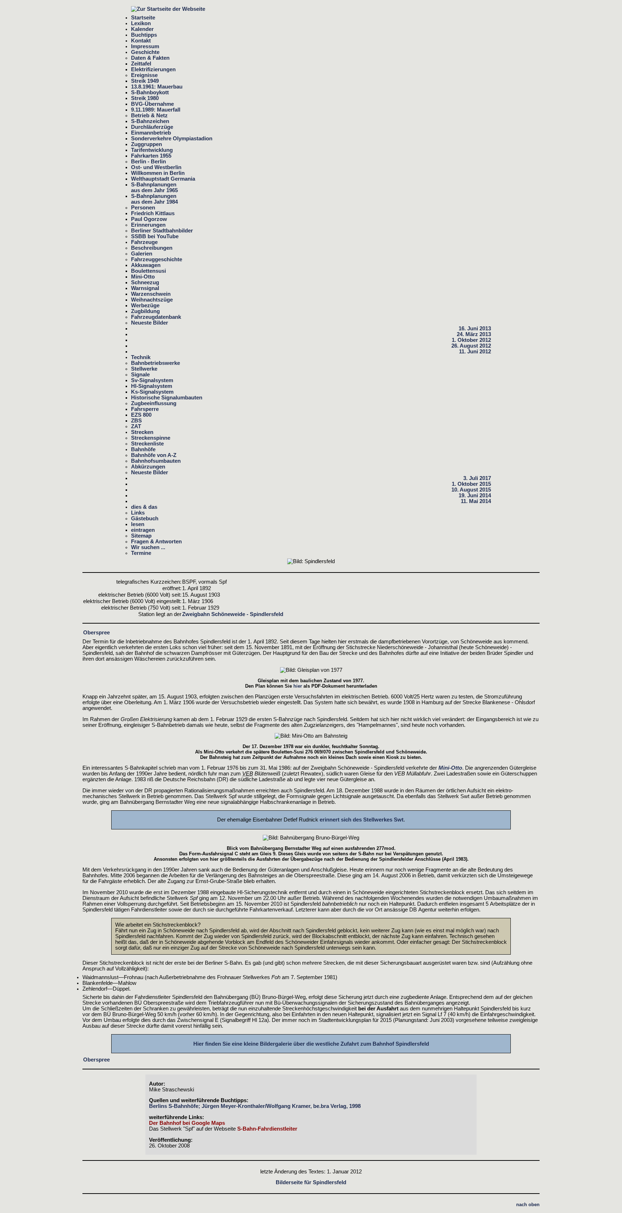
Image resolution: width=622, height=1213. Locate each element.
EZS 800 (141, 415)
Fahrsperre (145, 409)
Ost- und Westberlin (156, 167)
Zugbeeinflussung (153, 403)
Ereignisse (144, 75)
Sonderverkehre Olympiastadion (171, 138)
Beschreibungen (151, 248)
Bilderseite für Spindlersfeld (311, 1182)
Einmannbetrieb (151, 133)
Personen (143, 208)
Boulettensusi (148, 271)
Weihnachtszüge (152, 300)
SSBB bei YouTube (155, 236)
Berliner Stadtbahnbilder (162, 231)
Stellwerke (144, 369)
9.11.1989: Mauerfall (155, 110)
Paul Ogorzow (149, 219)
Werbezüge (145, 305)
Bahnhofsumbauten (156, 461)
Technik (140, 357)
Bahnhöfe (143, 449)
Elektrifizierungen (153, 69)
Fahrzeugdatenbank (156, 317)
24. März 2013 (474, 334)
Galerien (141, 254)
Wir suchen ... (148, 547)
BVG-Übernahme (152, 104)
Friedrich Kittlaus (153, 213)
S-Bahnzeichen (150, 121)
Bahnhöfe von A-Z (153, 455)
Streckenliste (147, 444)
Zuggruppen (146, 144)
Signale (140, 374)
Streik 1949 (145, 81)
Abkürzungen (148, 467)
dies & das (144, 507)
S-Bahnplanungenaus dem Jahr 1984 (154, 199)
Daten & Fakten (150, 58)
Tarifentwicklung (152, 150)
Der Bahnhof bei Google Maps (187, 1123)
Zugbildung (145, 311)
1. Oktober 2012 (471, 340)
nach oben (528, 1204)
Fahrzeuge (144, 242)
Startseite (143, 18)
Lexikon (141, 23)
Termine (141, 553)
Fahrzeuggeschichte (156, 259)
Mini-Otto (143, 277)
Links (138, 513)
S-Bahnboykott (150, 92)
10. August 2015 (471, 490)
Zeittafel (141, 64)
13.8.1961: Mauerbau (156, 87)
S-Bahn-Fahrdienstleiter (267, 1129)
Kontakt (141, 41)
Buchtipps (144, 35)
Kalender (142, 29)
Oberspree (96, 632)
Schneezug (145, 282)
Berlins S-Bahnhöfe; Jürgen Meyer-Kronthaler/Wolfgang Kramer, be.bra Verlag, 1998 (255, 1106)
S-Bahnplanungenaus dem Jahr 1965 (154, 187)
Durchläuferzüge (152, 127)
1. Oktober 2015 (471, 484)
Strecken (142, 432)
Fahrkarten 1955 (151, 156)
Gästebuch (144, 518)
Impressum (145, 46)
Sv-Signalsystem (152, 380)
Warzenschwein (151, 294)
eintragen (143, 530)
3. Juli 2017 (477, 478)
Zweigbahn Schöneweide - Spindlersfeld (232, 614)
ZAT (136, 426)
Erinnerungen (148, 225)
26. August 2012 (471, 346)
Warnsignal (145, 288)
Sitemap (141, 536)
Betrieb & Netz (149, 115)
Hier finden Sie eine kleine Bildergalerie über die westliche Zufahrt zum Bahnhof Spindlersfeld (311, 1044)
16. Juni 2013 (475, 328)
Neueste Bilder (149, 323)
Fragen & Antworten (156, 541)
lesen (137, 524)
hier (297, 686)
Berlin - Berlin (148, 161)
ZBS (136, 421)
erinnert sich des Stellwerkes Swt (362, 820)
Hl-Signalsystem (151, 386)
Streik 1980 (145, 98)
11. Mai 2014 (476, 501)
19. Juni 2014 (475, 495)
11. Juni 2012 (475, 351)
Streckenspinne (150, 438)
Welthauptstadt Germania (163, 179)
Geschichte (145, 52)
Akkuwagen (146, 265)
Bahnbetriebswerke (155, 363)
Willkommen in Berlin (158, 173)
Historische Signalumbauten (166, 397)
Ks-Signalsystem (152, 392)
